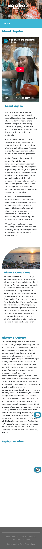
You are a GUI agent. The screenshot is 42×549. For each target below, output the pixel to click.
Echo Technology (27, 544)
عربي (34, 7)
